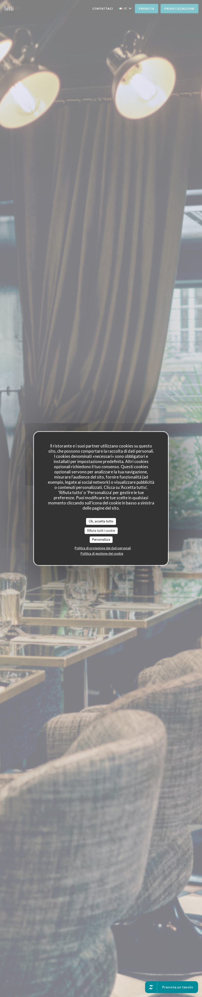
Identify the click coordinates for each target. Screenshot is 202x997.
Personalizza (101, 539)
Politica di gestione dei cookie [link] (102, 553)
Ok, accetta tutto (101, 521)
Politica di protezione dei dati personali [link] (103, 548)
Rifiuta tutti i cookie (101, 531)
